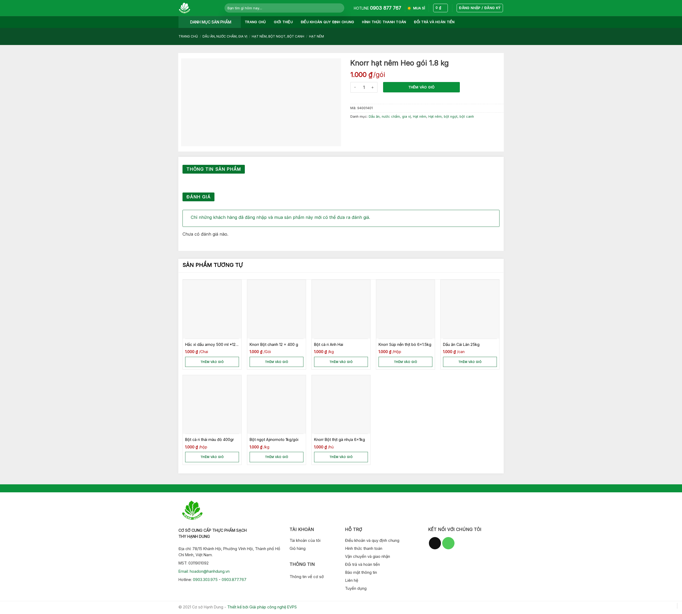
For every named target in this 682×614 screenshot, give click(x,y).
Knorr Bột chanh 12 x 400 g (274, 344)
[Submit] (339, 8)
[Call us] (448, 543)
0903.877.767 (234, 579)
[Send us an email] (435, 543)
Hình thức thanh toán (384, 22)
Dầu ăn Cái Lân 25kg (461, 344)
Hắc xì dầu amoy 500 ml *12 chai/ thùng (210, 344)
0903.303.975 (205, 579)
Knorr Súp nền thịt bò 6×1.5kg (405, 344)
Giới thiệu (283, 22)
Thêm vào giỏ (421, 87)
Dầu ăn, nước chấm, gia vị (224, 36)
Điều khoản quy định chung (327, 22)
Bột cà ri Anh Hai (328, 344)
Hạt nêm (316, 36)
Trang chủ (255, 22)
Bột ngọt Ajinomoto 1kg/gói (274, 439)
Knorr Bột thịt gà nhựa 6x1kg (339, 439)
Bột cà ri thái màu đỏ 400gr (209, 439)
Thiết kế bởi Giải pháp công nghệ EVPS (262, 607)
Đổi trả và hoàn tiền (434, 22)
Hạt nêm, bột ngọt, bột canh (278, 36)
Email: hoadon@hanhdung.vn (204, 571)
